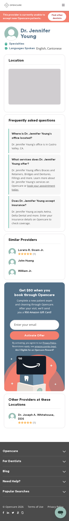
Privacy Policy (49, 342)
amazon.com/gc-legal (45, 346)
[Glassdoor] (23, 512)
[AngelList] (18, 512)
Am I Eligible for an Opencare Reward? (34, 349)
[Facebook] (3, 512)
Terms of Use (35, 506)
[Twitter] (13, 512)
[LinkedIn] (8, 512)
